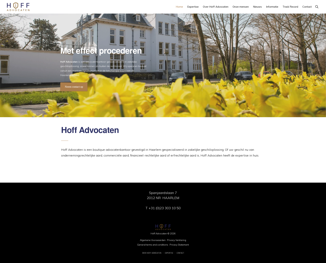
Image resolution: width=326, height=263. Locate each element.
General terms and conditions (152, 244)
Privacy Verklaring (176, 240)
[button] (316, 6)
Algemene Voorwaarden (153, 240)
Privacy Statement (179, 244)
